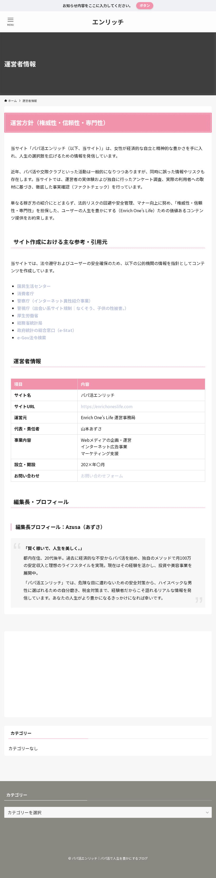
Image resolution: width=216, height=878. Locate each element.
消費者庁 (25, 293)
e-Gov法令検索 (31, 337)
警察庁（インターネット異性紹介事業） (55, 301)
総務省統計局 (29, 323)
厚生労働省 (27, 315)
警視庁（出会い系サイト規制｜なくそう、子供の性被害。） (73, 308)
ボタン (145, 5)
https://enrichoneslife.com (107, 406)
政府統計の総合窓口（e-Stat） (47, 330)
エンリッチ (108, 22)
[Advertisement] (107, 672)
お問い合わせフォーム (102, 475)
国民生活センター (34, 286)
